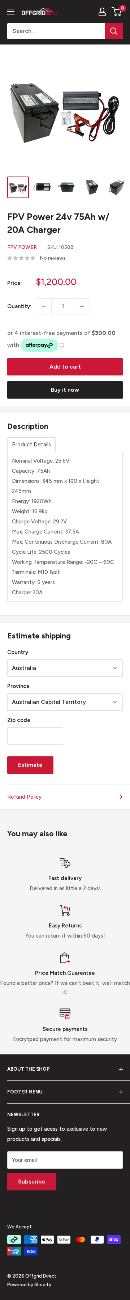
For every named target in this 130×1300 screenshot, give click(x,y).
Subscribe (32, 1181)
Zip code (18, 720)
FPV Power (22, 247)
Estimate (30, 764)
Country (17, 652)
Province (18, 686)
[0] (116, 11)
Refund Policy (24, 797)
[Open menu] (10, 11)
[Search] (114, 31)
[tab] (31, 444)
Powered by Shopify (29, 1284)
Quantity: (19, 306)
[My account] (102, 12)
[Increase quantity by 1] (82, 306)
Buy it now (65, 389)
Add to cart (65, 366)
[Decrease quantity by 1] (43, 306)
